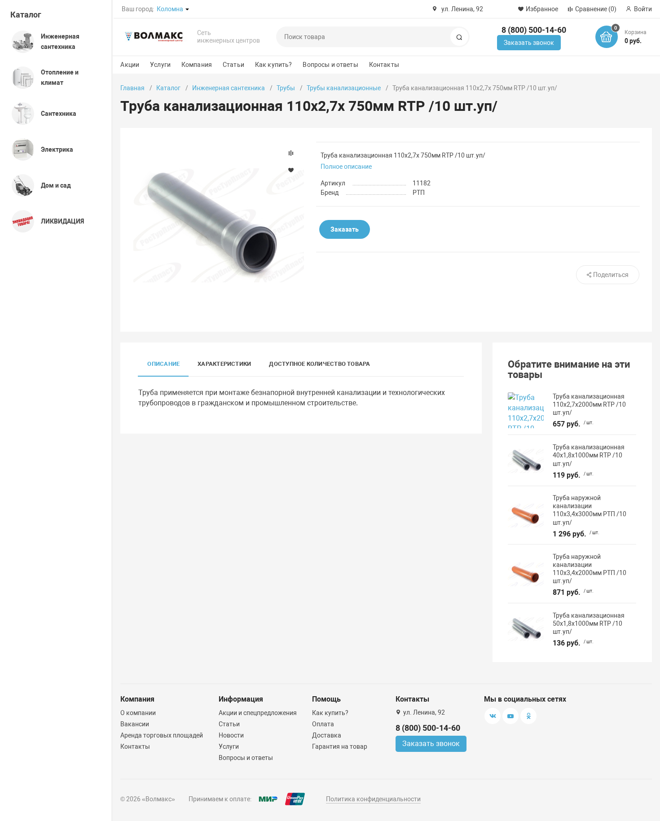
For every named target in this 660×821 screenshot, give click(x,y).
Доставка (326, 735)
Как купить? (273, 64)
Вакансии (134, 724)
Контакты (384, 64)
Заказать (344, 229)
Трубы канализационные (344, 88)
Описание (163, 363)
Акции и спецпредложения (258, 712)
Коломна (170, 9)
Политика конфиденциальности (373, 799)
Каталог (25, 14)
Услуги (160, 64)
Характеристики (224, 363)
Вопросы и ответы (330, 64)
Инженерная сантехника (228, 88)
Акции (129, 64)
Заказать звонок (529, 42)
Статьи (233, 64)
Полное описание (346, 166)
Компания (196, 64)
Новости (231, 735)
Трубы (286, 88)
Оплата (323, 724)
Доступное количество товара (319, 363)
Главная (132, 88)
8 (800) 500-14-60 (534, 30)
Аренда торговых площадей (161, 735)
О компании (138, 712)
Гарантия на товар (339, 746)
